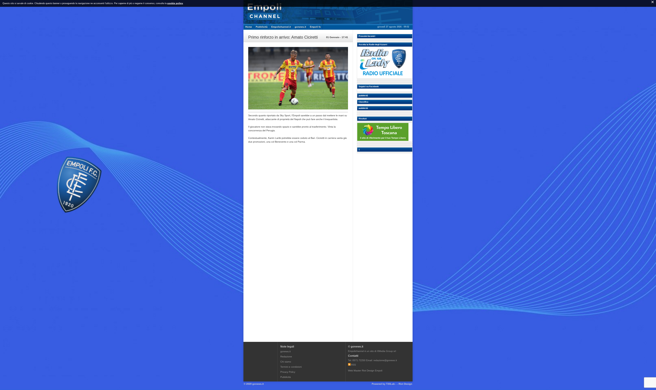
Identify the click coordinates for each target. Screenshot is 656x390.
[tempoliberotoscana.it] (382, 140)
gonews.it (300, 26)
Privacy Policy (287, 372)
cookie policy (175, 3)
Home (248, 26)
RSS (353, 364)
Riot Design (405, 383)
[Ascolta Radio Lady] (382, 77)
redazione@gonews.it (385, 360)
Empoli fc (315, 26)
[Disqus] (298, 197)
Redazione (286, 356)
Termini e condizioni (291, 366)
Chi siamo (285, 361)
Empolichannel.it (281, 26)
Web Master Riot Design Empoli (365, 370)
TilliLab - (391, 383)
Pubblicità (262, 26)
